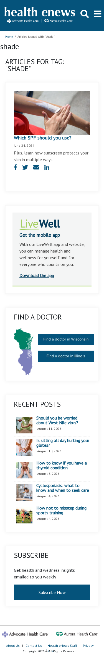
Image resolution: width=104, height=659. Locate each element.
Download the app (36, 275)
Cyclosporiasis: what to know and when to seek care (62, 488)
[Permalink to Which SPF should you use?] (52, 112)
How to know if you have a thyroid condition (61, 465)
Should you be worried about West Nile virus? (57, 420)
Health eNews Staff (62, 645)
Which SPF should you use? (43, 137)
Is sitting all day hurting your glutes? (62, 443)
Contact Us (34, 645)
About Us (13, 645)
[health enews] (40, 15)
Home (9, 37)
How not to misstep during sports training (61, 510)
